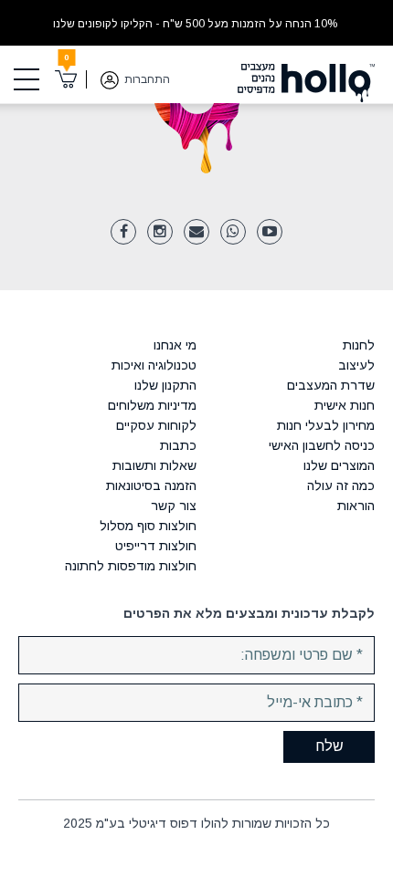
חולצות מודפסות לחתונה (130, 565)
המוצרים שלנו (339, 465)
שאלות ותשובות (154, 465)
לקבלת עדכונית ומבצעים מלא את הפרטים (249, 613)
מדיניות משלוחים (152, 405)
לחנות (359, 345)
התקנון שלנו (165, 385)
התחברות (147, 79)
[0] (66, 79)
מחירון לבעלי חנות (326, 425)
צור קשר (173, 505)
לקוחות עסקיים (156, 425)
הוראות (356, 505)
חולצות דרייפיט (155, 545)
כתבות (178, 445)
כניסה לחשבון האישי (322, 445)
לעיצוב (356, 365)
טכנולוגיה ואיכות (154, 365)
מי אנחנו (175, 345)
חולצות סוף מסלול (148, 525)
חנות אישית (344, 405)
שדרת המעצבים (331, 385)
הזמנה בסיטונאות (151, 485)
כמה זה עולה (341, 485)
